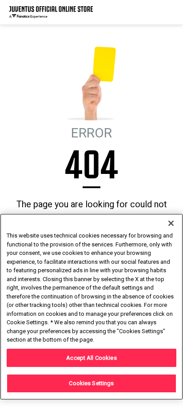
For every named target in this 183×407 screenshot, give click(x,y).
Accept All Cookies (91, 358)
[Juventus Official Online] (51, 12)
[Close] (171, 223)
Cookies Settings (91, 383)
